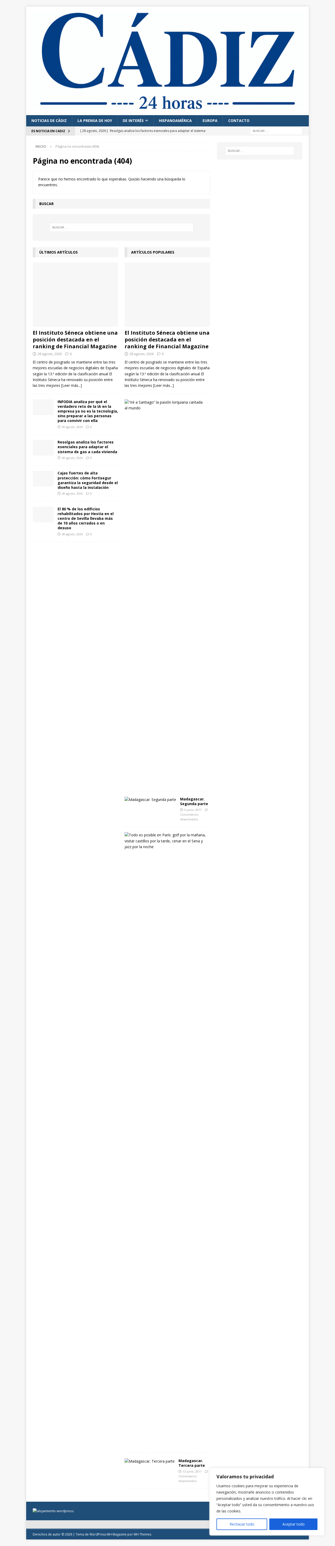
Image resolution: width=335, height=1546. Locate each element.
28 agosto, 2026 (49, 353)
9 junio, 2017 (193, 810)
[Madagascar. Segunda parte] (150, 800)
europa (210, 120)
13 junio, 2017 (192, 1471)
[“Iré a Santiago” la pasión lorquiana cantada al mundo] (165, 405)
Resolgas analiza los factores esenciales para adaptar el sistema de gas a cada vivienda (87, 447)
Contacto (238, 120)
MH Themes (142, 1534)
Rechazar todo (242, 1524)
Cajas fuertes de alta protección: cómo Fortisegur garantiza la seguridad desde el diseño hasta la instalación (88, 480)
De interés (133, 120)
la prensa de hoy (94, 120)
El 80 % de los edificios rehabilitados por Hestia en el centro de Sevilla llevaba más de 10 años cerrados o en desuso (86, 518)
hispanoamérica (175, 120)
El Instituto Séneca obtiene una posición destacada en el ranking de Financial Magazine (75, 339)
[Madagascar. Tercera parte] (150, 1461)
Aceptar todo (293, 1524)
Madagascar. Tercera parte (191, 1463)
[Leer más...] (71, 385)
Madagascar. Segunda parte (194, 801)
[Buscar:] (276, 130)
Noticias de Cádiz (49, 120)
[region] (267, 1502)
